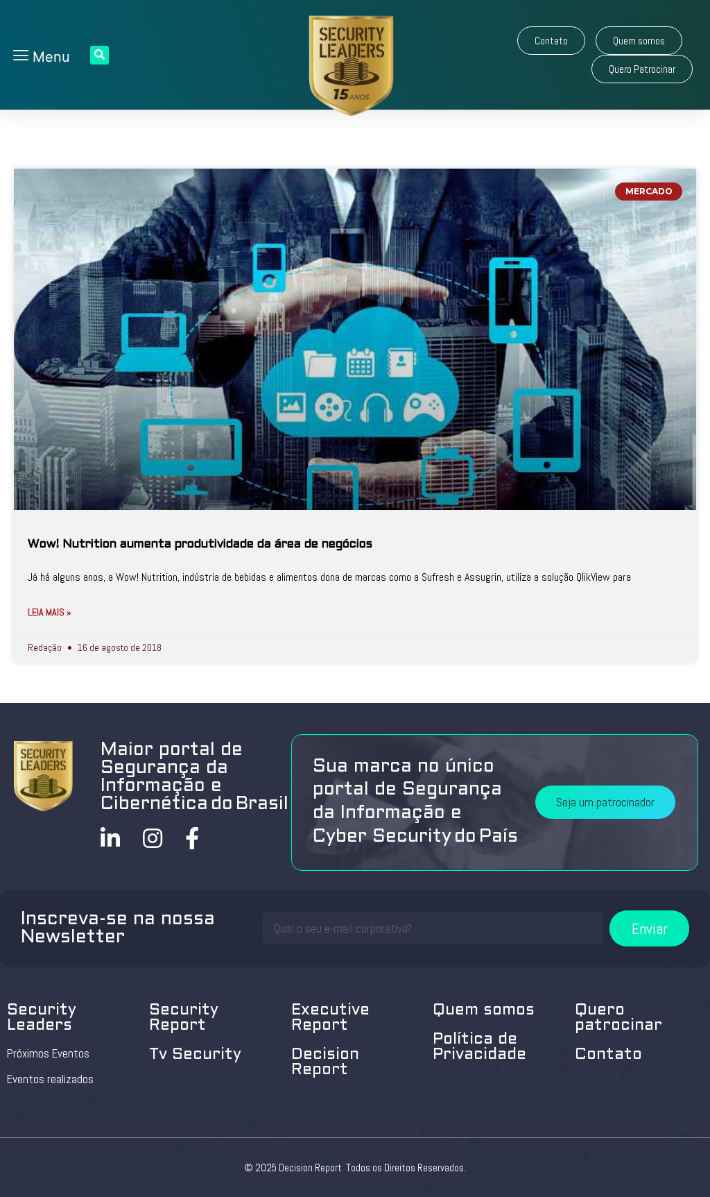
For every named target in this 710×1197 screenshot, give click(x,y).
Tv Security (195, 1055)
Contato (608, 1055)
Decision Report (325, 1063)
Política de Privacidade (479, 1047)
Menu (49, 57)
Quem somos (484, 1010)
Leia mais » (49, 612)
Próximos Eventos (48, 1053)
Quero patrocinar (618, 1018)
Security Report (183, 1018)
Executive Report (330, 1018)
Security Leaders (41, 1018)
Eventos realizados (50, 1079)
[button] (551, 40)
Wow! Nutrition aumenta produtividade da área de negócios (200, 544)
